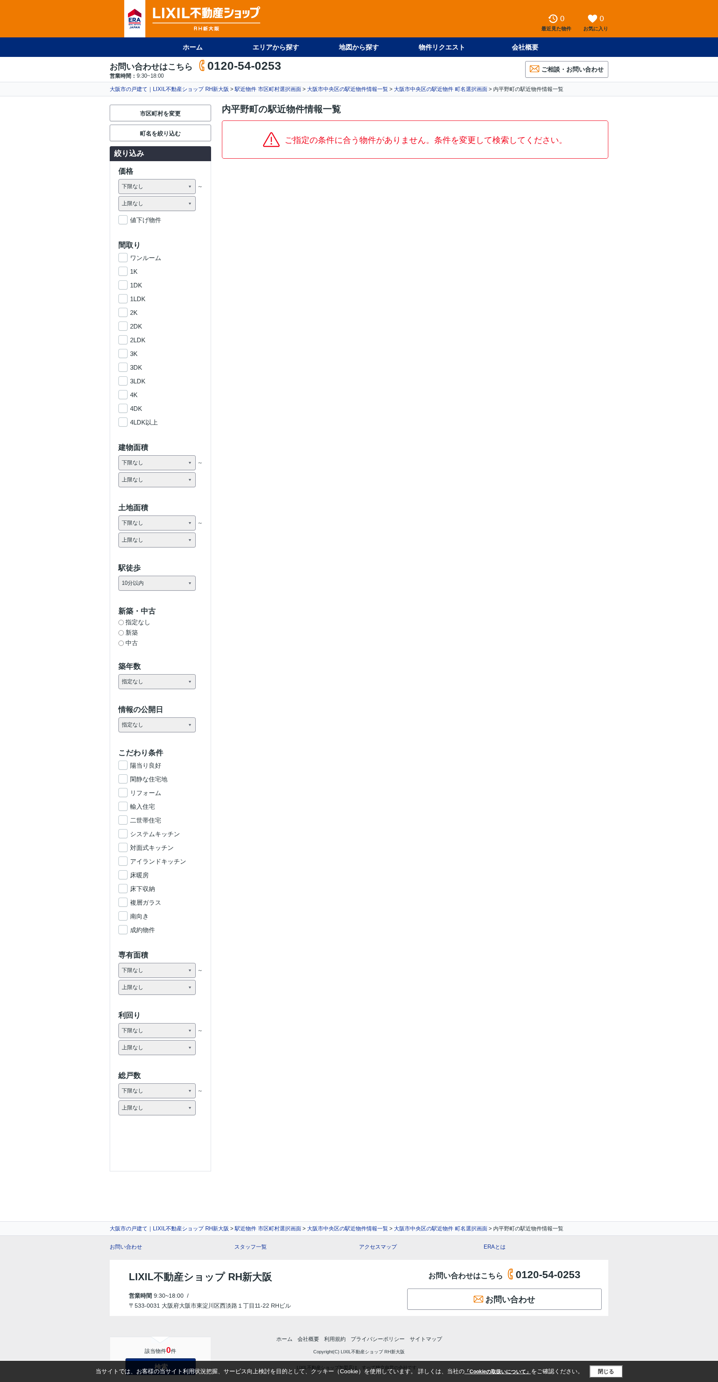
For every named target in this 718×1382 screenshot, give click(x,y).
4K (134, 394)
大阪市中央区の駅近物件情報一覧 (347, 89)
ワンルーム (145, 257)
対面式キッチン (152, 847)
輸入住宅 (142, 806)
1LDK (137, 298)
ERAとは (495, 1247)
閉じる (606, 1371)
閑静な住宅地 (148, 779)
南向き (139, 916)
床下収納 (142, 888)
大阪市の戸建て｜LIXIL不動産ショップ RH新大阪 (169, 89)
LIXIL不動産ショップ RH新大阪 (200, 1276)
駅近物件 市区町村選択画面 (268, 89)
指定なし (137, 622)
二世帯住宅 (145, 820)
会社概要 (525, 47)
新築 (131, 632)
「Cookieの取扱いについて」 (498, 1372)
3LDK (137, 381)
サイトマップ (426, 1339)
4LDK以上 (144, 422)
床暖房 (139, 875)
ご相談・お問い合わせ (572, 69)
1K (134, 271)
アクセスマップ (378, 1247)
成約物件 (142, 929)
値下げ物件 (145, 219)
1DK (136, 285)
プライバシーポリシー (378, 1339)
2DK (136, 326)
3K (134, 353)
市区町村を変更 (160, 113)
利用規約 (335, 1339)
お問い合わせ (126, 1247)
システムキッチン (155, 833)
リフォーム (145, 792)
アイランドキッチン (158, 861)
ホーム (193, 47)
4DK (136, 408)
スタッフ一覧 (250, 1247)
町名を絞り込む (160, 133)
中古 (131, 642)
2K (134, 312)
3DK (136, 367)
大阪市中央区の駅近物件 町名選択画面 (440, 89)
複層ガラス (145, 902)
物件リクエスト (442, 47)
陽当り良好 (145, 765)
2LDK (137, 340)
